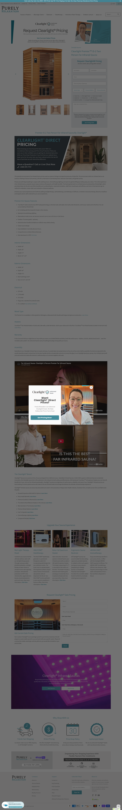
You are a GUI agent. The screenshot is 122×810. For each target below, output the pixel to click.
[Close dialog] (91, 387)
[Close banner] (120, 1)
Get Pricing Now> (45, 417)
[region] (61, 1)
